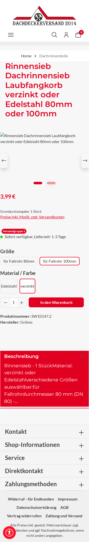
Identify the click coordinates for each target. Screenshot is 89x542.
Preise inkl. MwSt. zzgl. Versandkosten (32, 216)
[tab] (44, 379)
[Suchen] (54, 35)
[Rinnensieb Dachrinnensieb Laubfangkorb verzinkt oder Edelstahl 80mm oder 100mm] (44, 160)
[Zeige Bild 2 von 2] (51, 183)
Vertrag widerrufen (24, 515)
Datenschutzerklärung (36, 507)
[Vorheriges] (4, 160)
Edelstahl (9, 286)
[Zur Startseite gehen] (44, 16)
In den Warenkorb (56, 302)
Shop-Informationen (32, 444)
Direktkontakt (24, 470)
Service (15, 457)
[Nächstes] (85, 160)
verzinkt (27, 286)
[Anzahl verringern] (5, 302)
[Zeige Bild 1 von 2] (37, 183)
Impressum (67, 499)
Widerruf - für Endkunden (31, 499)
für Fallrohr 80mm (18, 261)
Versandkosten (16, 530)
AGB (64, 507)
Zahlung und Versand (63, 515)
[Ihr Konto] (66, 35)
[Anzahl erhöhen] (22, 302)
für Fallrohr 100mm (59, 261)
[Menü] (11, 35)
